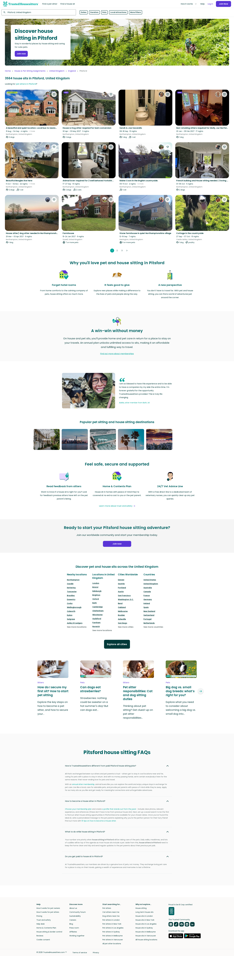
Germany (147, 599)
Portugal (147, 619)
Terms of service (79, 952)
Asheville (122, 619)
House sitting (141, 908)
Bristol (95, 587)
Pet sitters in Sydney (111, 932)
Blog (71, 924)
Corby (69, 603)
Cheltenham (98, 611)
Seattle (121, 583)
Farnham (96, 622)
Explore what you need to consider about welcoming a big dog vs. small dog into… (181, 708)
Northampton (73, 580)
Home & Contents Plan (46, 928)
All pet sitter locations (111, 943)
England (72, 70)
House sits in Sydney (144, 928)
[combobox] (38, 12)
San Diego (122, 623)
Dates (83, 12)
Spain (146, 607)
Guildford (96, 618)
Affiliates (73, 932)
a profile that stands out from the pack (119, 809)
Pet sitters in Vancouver (112, 939)
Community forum (77, 912)
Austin (121, 591)
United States (149, 580)
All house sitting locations (146, 939)
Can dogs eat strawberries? (90, 689)
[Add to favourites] (54, 94)
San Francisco (124, 595)
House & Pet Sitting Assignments (29, 70)
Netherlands (149, 623)
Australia (147, 587)
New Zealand (149, 611)
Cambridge (97, 607)
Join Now (223, 3)
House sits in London (144, 916)
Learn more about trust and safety (115, 506)
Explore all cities (117, 644)
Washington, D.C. (126, 599)
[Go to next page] (127, 250)
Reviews (39, 935)
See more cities (125, 627)
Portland (122, 587)
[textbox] (38, 12)
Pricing (39, 916)
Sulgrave (71, 619)
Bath (94, 603)
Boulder (121, 615)
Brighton (96, 595)
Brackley (71, 595)
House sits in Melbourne (145, 932)
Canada (147, 591)
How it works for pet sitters (47, 912)
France (146, 595)
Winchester (97, 614)
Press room (74, 928)
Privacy (96, 952)
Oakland (122, 607)
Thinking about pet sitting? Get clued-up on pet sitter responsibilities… (138, 711)
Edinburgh (96, 591)
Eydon (69, 615)
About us (73, 908)
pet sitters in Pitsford (26, 84)
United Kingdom (56, 70)
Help (202, 3)
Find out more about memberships (117, 353)
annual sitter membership (83, 784)
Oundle (70, 583)
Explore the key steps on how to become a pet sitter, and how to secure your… (52, 708)
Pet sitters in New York (111, 924)
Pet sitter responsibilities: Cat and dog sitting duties (138, 693)
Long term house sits (144, 912)
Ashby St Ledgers (74, 623)
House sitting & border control (49, 932)
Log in (210, 3)
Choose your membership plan (78, 809)
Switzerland (148, 615)
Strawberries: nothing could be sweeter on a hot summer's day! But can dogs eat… (94, 704)
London (95, 583)
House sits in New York (144, 920)
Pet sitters (106, 908)
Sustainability (75, 916)
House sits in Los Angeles (145, 924)
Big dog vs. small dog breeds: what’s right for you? (180, 691)
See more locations (76, 627)
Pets (104, 12)
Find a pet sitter (49, 3)
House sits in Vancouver (145, 935)
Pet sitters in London (111, 920)
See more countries (153, 627)
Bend (120, 603)
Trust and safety (43, 920)
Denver (121, 580)
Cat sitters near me (110, 912)
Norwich (96, 626)
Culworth (71, 611)
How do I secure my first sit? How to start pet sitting (52, 691)
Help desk (40, 924)
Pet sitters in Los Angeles (112, 928)
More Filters (135, 12)
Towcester (72, 591)
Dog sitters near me (111, 916)
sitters (40, 682)
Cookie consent (43, 939)
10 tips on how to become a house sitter (99, 821)
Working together (76, 935)
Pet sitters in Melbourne (112, 935)
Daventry (71, 599)
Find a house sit (67, 3)
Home (8, 70)
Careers (72, 920)
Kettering (71, 587)
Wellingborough (74, 607)
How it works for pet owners (48, 908)
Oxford (95, 599)
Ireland (146, 603)
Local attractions (118, 12)
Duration (94, 12)
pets (82, 682)
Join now (21, 53)
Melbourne (123, 611)
